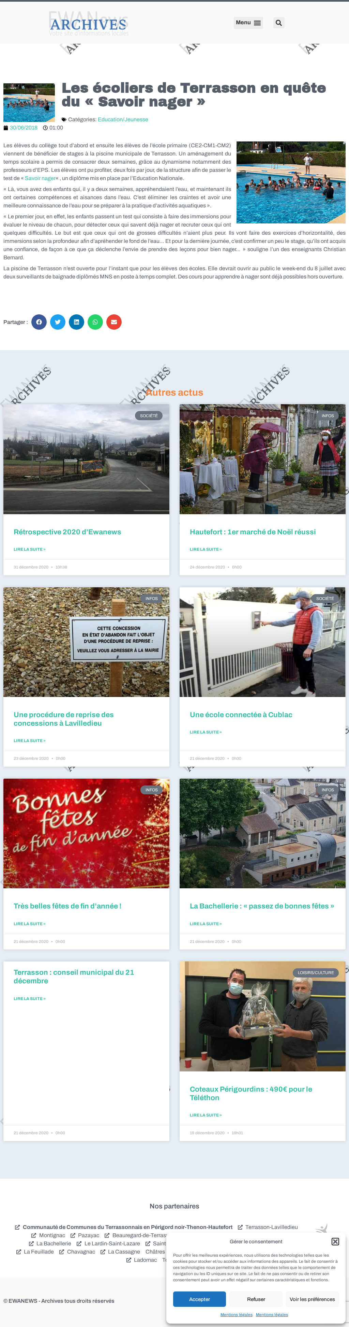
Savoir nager (40, 178)
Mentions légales (237, 1314)
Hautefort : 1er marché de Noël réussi (253, 532)
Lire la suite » (30, 549)
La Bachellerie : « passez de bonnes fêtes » (262, 906)
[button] (335, 1241)
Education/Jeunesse (123, 119)
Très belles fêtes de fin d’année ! (67, 906)
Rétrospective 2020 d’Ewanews (67, 532)
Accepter (199, 1299)
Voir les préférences (312, 1299)
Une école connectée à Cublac (241, 715)
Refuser (256, 1299)
